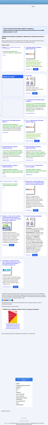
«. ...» (34, 48)
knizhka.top (5, 132)
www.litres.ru (29, 69)
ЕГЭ (17, 390)
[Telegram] (9, 300)
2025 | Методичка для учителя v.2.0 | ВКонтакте (11, 48)
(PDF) (35, 100)
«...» (11, 121)
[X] (12, 300)
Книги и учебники (20, 396)
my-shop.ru (28, 93)
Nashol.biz (6, 423)
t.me (4, 187)
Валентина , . (34, 121)
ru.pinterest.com (29, 160)
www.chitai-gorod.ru (7, 286)
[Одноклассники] (4, 300)
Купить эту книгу (9, 76)
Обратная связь (19, 404)
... (46, 46)
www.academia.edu (30, 113)
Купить (35, 69)
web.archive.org (29, 141)
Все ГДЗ (17, 388)
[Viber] (7, 300)
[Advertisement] (24, 16)
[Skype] (10, 300)
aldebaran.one (29, 174)
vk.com (4, 55)
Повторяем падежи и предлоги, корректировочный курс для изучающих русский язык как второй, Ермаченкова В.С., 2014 (13, 326)
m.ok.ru (4, 176)
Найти (17, 403)
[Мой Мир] (5, 300)
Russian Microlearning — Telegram (10, 181)
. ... (10, 147)
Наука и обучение (20, 394)
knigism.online (6, 160)
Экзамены (18, 392)
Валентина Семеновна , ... (34, 166)
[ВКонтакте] (2, 300)
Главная (18, 383)
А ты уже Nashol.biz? (20, 401)
